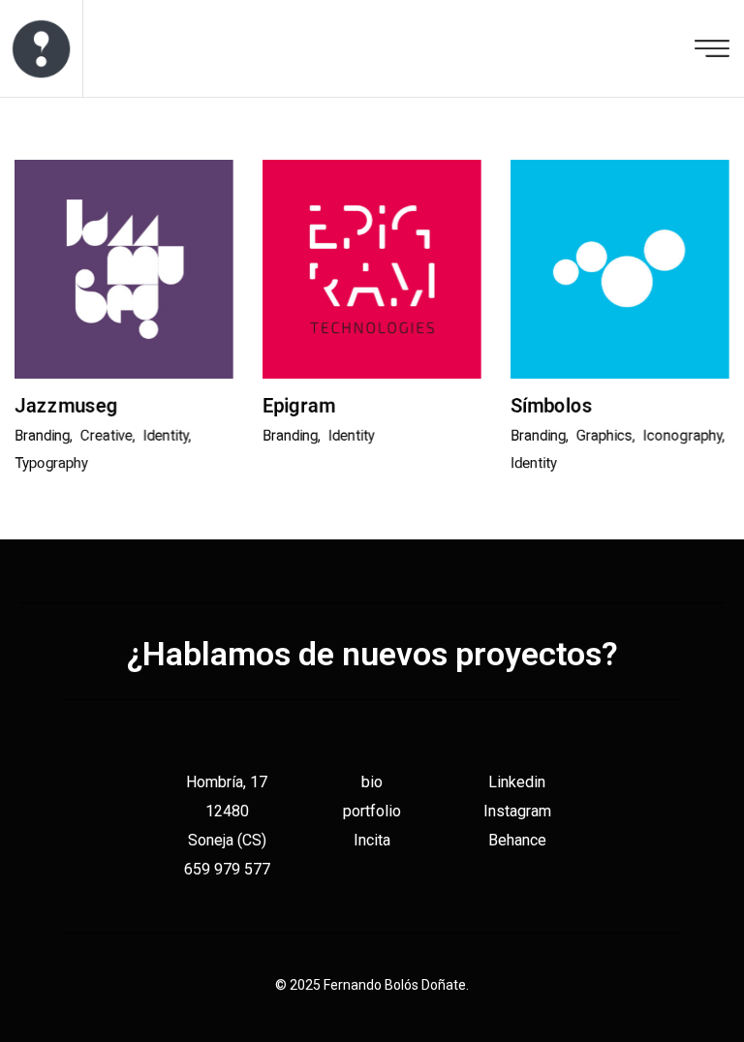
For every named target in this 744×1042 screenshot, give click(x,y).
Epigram (299, 405)
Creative (106, 435)
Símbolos (552, 405)
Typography (51, 463)
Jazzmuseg (66, 405)
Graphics (604, 435)
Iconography (682, 435)
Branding (42, 435)
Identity (166, 435)
